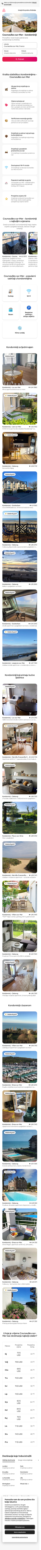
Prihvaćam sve (19, 1527)
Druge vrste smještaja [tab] (25, 1460)
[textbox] (11, 53)
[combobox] (20, 46)
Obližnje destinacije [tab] (8, 1460)
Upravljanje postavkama (20, 1537)
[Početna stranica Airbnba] (3, 10)
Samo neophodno (20, 1532)
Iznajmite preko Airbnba (27, 10)
